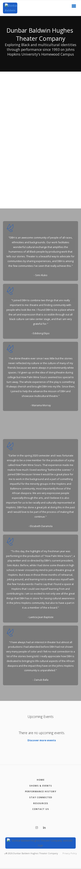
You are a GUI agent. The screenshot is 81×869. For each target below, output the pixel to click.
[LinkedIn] (44, 827)
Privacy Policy (70, 853)
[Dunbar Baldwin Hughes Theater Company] (10, 8)
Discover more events (42, 740)
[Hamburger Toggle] (74, 7)
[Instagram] (36, 827)
